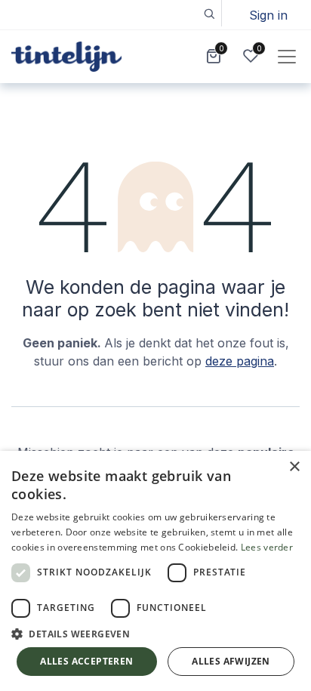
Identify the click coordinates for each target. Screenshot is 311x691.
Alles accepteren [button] (86, 661)
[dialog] (155, 571)
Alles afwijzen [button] (231, 661)
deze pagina (239, 361)
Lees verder (267, 547)
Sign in (268, 15)
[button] (209, 13)
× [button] (294, 467)
